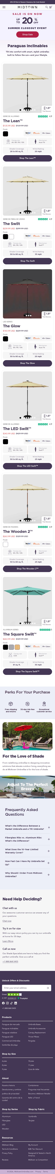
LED (3, 1124)
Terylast (31, 1120)
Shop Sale (27, 34)
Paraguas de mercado (11, 1024)
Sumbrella (33, 1116)
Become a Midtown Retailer (39, 1093)
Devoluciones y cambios (11, 1089)
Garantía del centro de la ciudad (12, 1099)
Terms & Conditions (10, 1149)
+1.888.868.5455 (9, 1008)
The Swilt (11, 224)
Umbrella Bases (34, 1024)
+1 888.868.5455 (10, 961)
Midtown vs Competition (38, 1160)
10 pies (31, 1061)
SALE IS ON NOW (28, 14)
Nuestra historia (8, 1085)
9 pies (4, 1069)
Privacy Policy (7, 1153)
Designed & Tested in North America (39, 1154)
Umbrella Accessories (37, 1028)
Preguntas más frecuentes (38, 1089)
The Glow (11, 326)
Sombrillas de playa (10, 1045)
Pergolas (31, 1041)
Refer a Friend (34, 1098)
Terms (45, 1171)
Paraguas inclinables (10, 1028)
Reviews (5, 1160)
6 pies (4, 1061)
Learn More (8, 941)
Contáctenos (33, 1085)
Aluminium (6, 1116)
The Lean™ (12, 121)
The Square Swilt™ (19, 634)
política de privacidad (10, 1093)
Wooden (5, 1129)
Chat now (7, 920)
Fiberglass (6, 1120)
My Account (33, 1145)
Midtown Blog (7, 1145)
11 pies (31, 1065)
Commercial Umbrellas (11, 1041)
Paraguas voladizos (9, 1032)
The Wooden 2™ (17, 532)
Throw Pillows (33, 1037)
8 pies (4, 1065)
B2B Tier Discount (35, 1149)
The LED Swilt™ (17, 429)
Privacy (38, 1171)
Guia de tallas (33, 1069)
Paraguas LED (7, 1037)
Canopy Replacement (37, 1032)
